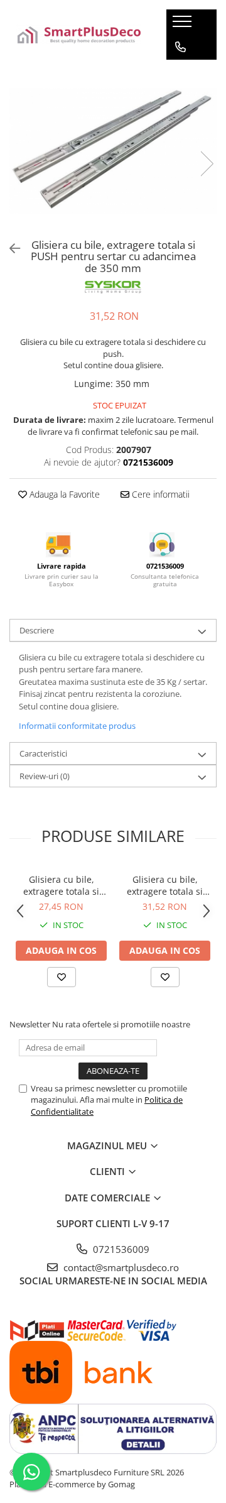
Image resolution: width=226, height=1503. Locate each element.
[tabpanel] (113, 151)
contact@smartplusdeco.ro (120, 1267)
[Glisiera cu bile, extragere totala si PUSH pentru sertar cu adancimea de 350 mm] (113, 151)
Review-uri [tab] (44, 776)
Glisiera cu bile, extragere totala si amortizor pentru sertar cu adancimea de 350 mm (165, 885)
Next (206, 164)
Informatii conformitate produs (77, 725)
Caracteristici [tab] (43, 753)
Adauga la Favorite (63, 494)
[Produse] (184, 25)
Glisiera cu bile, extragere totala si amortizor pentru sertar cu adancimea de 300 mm (61, 885)
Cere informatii (159, 494)
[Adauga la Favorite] (61, 977)
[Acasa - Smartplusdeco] (78, 35)
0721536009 (119, 1249)
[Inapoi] (9, 248)
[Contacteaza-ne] (180, 47)
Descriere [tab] (36, 630)
